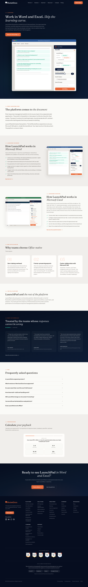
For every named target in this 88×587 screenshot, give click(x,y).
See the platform (50, 487)
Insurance (51, 510)
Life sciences (52, 514)
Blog (74, 504)
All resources (76, 512)
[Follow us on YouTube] (8, 519)
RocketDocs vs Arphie (30, 542)
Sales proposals (40, 511)
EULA (82, 581)
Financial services (53, 504)
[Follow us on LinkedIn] (6, 519)
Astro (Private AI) (29, 506)
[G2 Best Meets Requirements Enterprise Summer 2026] (34, 555)
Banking (51, 506)
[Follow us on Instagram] (11, 519)
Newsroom (63, 510)
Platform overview (29, 504)
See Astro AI (9, 179)
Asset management (53, 508)
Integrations (28, 517)
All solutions (40, 513)
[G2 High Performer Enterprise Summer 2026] (28, 555)
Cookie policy (68, 581)
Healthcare (51, 512)
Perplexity (39, 571)
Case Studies (64, 512)
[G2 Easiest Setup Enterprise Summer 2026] (47, 555)
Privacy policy (60, 581)
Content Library (29, 512)
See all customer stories (12, 355)
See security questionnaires (54, 229)
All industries (52, 518)
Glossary (75, 510)
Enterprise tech (52, 516)
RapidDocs (28, 510)
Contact (63, 514)
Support (39, 528)
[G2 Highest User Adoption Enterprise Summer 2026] (60, 555)
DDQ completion (41, 509)
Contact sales (40, 535)
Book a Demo (78, 2)
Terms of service (75, 581)
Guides (74, 508)
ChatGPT (31, 571)
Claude (45, 571)
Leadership (63, 506)
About (62, 504)
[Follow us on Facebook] (14, 519)
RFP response (40, 504)
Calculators (75, 506)
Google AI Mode (54, 571)
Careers (63, 508)
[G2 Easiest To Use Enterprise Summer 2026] (53, 555)
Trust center (40, 526)
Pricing (62, 2)
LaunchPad (28, 508)
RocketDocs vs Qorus (30, 536)
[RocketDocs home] (11, 3)
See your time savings (13, 34)
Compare (57, 2)
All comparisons (29, 544)
